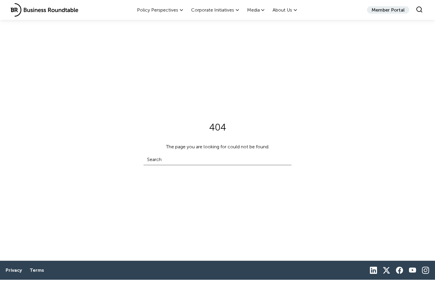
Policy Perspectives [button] (157, 10)
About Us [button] (282, 10)
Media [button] (253, 10)
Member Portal (388, 10)
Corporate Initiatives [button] (212, 10)
